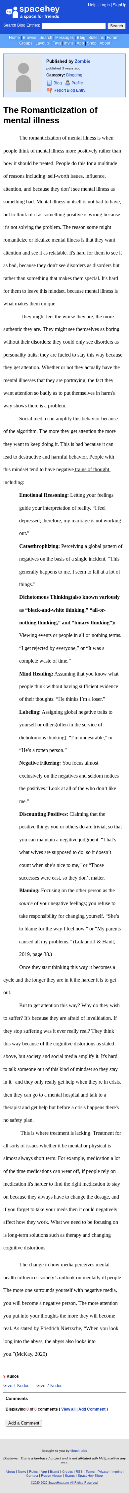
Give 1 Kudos (16, 1385)
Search (116, 26)
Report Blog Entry (69, 90)
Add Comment (92, 1409)
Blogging (74, 75)
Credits (67, 1471)
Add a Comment (23, 1423)
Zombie (82, 61)
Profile (77, 83)
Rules (33, 1471)
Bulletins (96, 37)
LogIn (105, 5)
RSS (79, 1471)
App (80, 43)
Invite (69, 43)
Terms (90, 1471)
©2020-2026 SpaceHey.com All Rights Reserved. (65, 1482)
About (105, 43)
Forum (112, 37)
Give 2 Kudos (49, 1385)
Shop (92, 43)
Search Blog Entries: (21, 25)
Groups (25, 43)
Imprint (116, 1471)
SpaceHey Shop (90, 1475)
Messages (64, 37)
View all (68, 1409)
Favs (57, 43)
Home (14, 37)
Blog (81, 37)
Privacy (103, 1471)
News (22, 1471)
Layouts (42, 43)
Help (92, 5)
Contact (32, 1475)
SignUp (119, 5)
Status (70, 1475)
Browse (29, 37)
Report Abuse (51, 1475)
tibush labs (78, 1450)
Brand (54, 1471)
